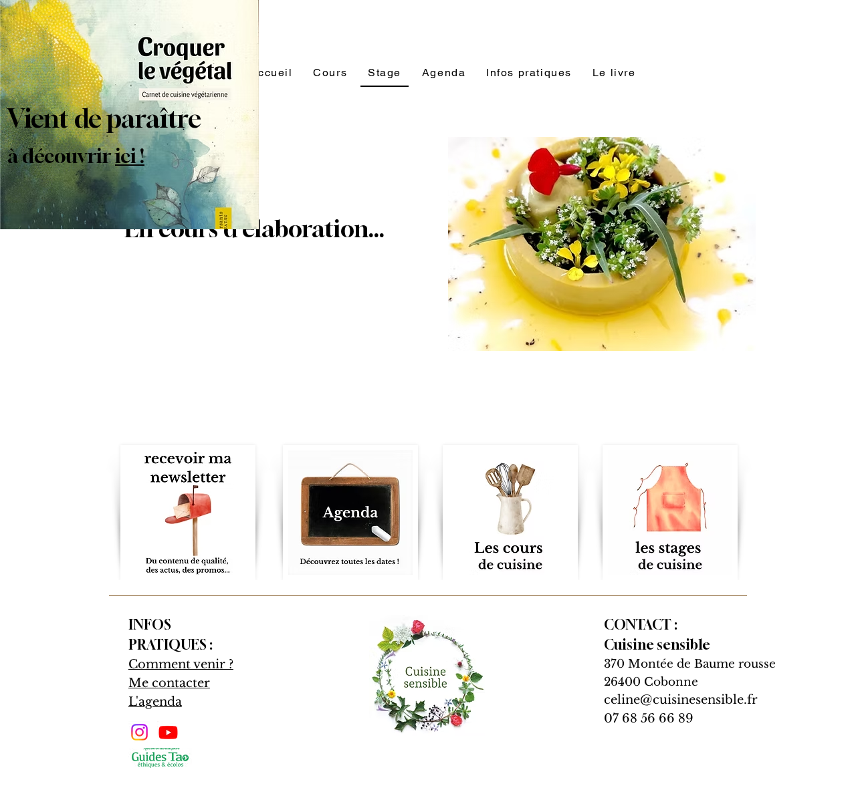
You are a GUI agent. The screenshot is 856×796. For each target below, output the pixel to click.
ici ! (129, 156)
